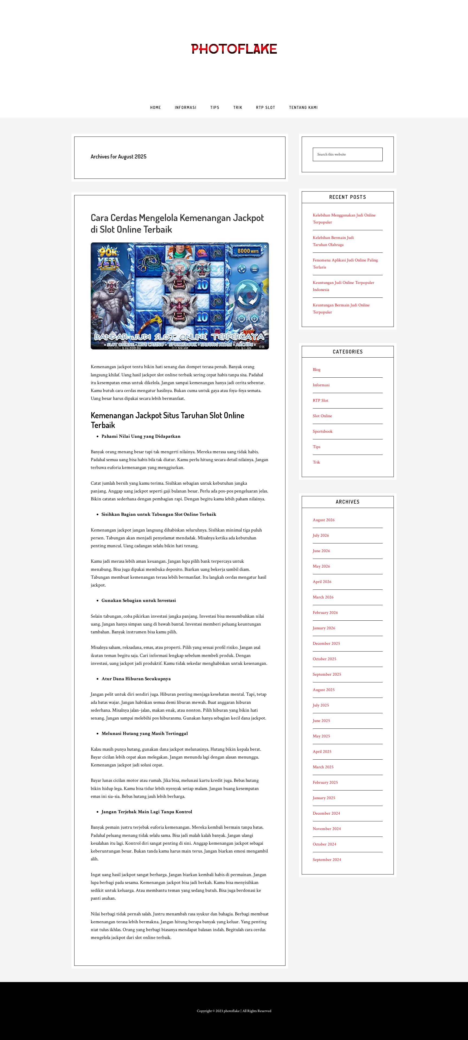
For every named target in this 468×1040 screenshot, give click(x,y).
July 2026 (321, 535)
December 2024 (326, 813)
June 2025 (321, 721)
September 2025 (327, 674)
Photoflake (234, 49)
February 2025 (325, 782)
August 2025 (324, 690)
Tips (316, 447)
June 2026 (321, 551)
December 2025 (326, 643)
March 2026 (323, 597)
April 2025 (322, 751)
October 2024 (324, 844)
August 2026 (324, 520)
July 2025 (321, 705)
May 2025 (321, 736)
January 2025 (324, 798)
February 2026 (325, 612)
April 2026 (322, 582)
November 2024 (327, 829)
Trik (316, 462)
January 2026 (324, 628)
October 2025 (324, 659)
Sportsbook (323, 431)
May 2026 (321, 566)
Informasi (321, 385)
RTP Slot (320, 400)
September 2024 (327, 860)
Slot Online (322, 416)
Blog (316, 369)
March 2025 (323, 767)
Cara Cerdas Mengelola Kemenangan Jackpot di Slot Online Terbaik (177, 223)
